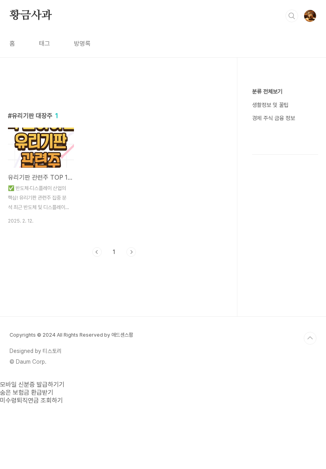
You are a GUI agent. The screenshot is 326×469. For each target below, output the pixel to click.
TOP (310, 338)
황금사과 (31, 15)
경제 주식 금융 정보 (273, 118)
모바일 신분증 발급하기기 (32, 384)
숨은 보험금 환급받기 (26, 392)
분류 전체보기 (267, 91)
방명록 (82, 43)
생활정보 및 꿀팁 (270, 105)
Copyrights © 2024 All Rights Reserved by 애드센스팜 (71, 335)
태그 (44, 43)
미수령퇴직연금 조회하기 (31, 400)
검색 (292, 16)
